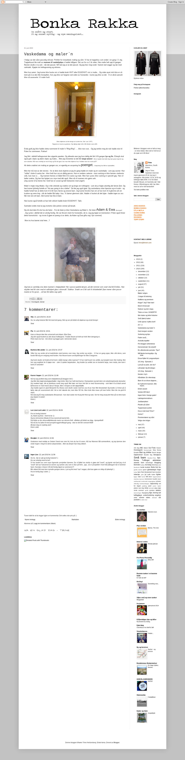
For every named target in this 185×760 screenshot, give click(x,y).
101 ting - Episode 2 (145, 362)
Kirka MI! (151, 560)
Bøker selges (142, 293)
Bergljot (34, 438)
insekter (158, 472)
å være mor (143, 499)
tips (150, 493)
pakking (144, 486)
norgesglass (151, 481)
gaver (145, 469)
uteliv (135, 497)
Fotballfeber (152, 697)
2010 (138, 269)
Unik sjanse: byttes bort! (146, 322)
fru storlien (141, 510)
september (142, 281)
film (160, 467)
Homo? (140, 414)
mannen (141, 479)
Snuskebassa (142, 631)
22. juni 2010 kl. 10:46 (46, 438)
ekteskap (155, 465)
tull (160, 493)
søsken (158, 490)
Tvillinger (146, 460)
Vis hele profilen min (141, 190)
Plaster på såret (143, 405)
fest (156, 467)
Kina (154, 450)
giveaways (151, 469)
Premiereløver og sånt (146, 417)
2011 (138, 266)
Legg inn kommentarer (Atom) (45, 523)
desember (142, 271)
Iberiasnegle (148, 450)
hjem (139, 472)
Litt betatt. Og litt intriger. (146, 368)
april (140, 428)
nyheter (158, 481)
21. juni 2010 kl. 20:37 (54, 350)
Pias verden (141, 526)
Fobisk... (151, 633)
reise (146, 488)
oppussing (154, 484)
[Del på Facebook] (38, 298)
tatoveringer (137, 493)
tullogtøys (138, 495)
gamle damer (138, 469)
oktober (141, 278)
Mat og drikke (145, 452)
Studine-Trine (151, 458)
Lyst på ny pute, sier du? (147, 365)
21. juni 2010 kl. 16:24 (42, 317)
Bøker (146, 448)
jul (145, 474)
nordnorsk (144, 481)
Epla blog (140, 625)
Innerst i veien (142, 542)
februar (141, 434)
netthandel (137, 481)
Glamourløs (141, 695)
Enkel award (142, 389)
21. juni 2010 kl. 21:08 (50, 375)
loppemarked (157, 476)
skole (135, 490)
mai (139, 425)
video (148, 497)
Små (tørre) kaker (144, 318)
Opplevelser (138, 455)
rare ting (141, 488)
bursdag (148, 465)
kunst (143, 476)
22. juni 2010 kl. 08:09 (54, 410)
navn (159, 479)
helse (135, 472)
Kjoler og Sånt (142, 711)
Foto (154, 448)
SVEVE (150, 681)
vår (160, 497)
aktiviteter (157, 460)
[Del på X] (36, 298)
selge (159, 488)
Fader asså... (142, 338)
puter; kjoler (157, 486)
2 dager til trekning (145, 296)
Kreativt (136, 452)
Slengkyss (157, 455)
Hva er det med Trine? (146, 411)
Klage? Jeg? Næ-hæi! (146, 303)
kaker (153, 474)
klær (139, 476)
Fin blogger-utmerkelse (146, 344)
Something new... (153, 584)
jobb (142, 474)
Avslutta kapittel (143, 341)
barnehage (149, 462)
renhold (151, 488)
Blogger (116, 742)
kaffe (149, 474)
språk (146, 490)
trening (155, 493)
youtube (137, 500)
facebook (137, 467)
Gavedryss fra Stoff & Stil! (145, 627)
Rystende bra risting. (143, 621)
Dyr (150, 448)
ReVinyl (140, 582)
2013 (138, 259)
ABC (141, 448)
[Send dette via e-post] (30, 298)
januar (140, 437)
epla (159, 465)
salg (155, 488)
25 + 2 (140, 325)
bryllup (143, 465)
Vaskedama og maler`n (146, 328)
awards (136, 463)
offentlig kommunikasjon (141, 483)
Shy (32, 317)
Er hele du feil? (141, 578)
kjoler (158, 474)
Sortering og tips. (144, 334)
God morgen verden (145, 331)
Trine (150, 163)
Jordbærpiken (143, 402)
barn (142, 463)
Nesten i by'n (142, 374)
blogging (157, 463)
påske (136, 488)
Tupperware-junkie (145, 408)
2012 (138, 262)
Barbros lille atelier (38, 350)
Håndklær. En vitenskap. (147, 377)
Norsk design (156, 452)
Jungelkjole (151, 713)
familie (142, 467)
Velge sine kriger (144, 420)
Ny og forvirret (142, 647)
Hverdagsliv (35, 302)
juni (139, 290)
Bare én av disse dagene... (148, 381)
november (142, 275)
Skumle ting (148, 455)
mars (140, 431)
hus (142, 472)
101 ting (136, 448)
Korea (159, 450)
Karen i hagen (36, 375)
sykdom (152, 490)
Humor (158, 448)
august (141, 284)
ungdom (158, 495)
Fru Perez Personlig (144, 558)
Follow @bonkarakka (141, 88)
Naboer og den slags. (146, 309)
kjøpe (135, 476)
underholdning (148, 495)
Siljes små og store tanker (147, 598)
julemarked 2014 (153, 605)
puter (150, 486)
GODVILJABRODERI (144, 679)
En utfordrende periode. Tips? (149, 350)
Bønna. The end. (153, 528)
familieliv (147, 467)
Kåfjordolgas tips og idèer (146, 620)
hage (159, 470)
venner (141, 497)
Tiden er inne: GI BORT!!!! (147, 312)
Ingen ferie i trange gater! (147, 395)
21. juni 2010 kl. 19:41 (42, 331)
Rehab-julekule (153, 544)
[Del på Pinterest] (41, 298)
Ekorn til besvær (144, 306)
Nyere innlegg (30, 520)
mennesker (148, 479)
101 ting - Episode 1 (145, 371)
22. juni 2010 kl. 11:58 (47, 455)
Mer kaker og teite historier (147, 315)
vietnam (154, 497)
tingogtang (145, 493)
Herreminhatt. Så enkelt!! (147, 347)
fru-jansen (141, 604)
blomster (137, 465)
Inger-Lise (34, 455)
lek (147, 477)
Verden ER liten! (144, 392)
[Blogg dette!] (33, 298)
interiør (42, 302)
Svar (32, 323)
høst (153, 472)
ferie (153, 467)
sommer (141, 490)
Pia (32, 331)
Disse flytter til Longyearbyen (148, 358)
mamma (136, 479)
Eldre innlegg (120, 520)
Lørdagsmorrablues (145, 398)
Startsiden (75, 520)
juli (139, 287)
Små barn (140, 457)
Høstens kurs (152, 512)
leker (150, 476)
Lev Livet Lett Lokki (38, 410)
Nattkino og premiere (145, 300)
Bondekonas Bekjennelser (147, 663)
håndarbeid (148, 472)
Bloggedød (140, 599)
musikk (154, 479)
